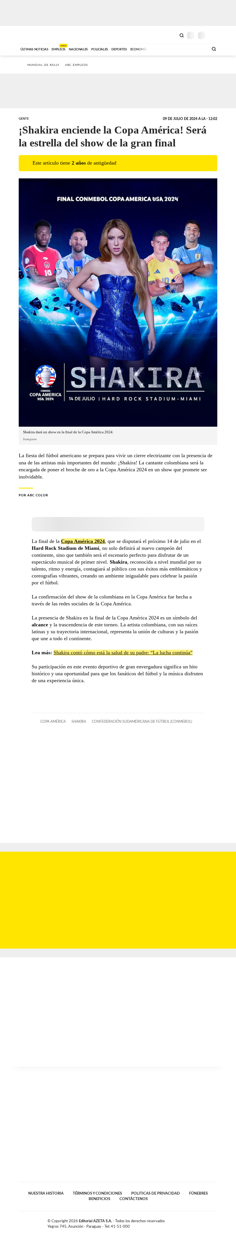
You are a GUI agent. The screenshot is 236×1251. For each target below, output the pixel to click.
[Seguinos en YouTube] (209, 1222)
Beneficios (99, 1199)
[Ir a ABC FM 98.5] (196, 48)
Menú (213, 35)
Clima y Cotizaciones (171, 34)
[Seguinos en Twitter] (203, 1222)
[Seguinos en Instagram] (215, 1222)
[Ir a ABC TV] (157, 48)
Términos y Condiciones (97, 1193)
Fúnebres (198, 1193)
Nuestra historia (46, 1193)
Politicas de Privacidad (155, 1193)
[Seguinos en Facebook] (197, 1222)
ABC (29, 34)
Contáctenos (133, 1199)
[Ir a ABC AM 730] (173, 48)
